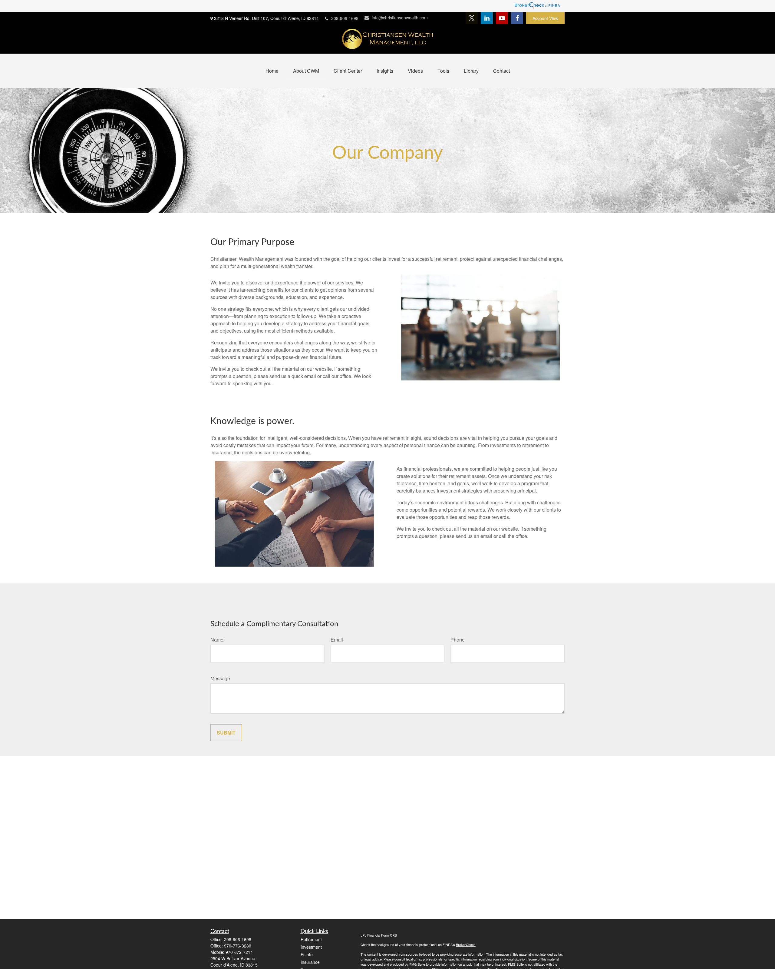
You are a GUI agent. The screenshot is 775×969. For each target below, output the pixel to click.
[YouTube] (502, 18)
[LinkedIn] (487, 18)
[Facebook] (517, 18)
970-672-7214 (239, 952)
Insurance (310, 962)
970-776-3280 (237, 946)
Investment (311, 947)
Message (220, 678)
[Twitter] (472, 18)
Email (337, 639)
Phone (457, 639)
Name (216, 639)
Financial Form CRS (382, 935)
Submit (226, 732)
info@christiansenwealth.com (400, 18)
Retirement (311, 939)
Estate (307, 954)
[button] (272, 70)
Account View (545, 18)
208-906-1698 (344, 18)
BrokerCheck (466, 944)
